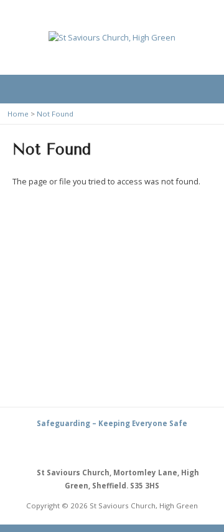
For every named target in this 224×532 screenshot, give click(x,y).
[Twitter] (112, 447)
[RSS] (97, 447)
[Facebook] (126, 447)
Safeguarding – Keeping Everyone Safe (112, 423)
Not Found (55, 113)
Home (18, 113)
